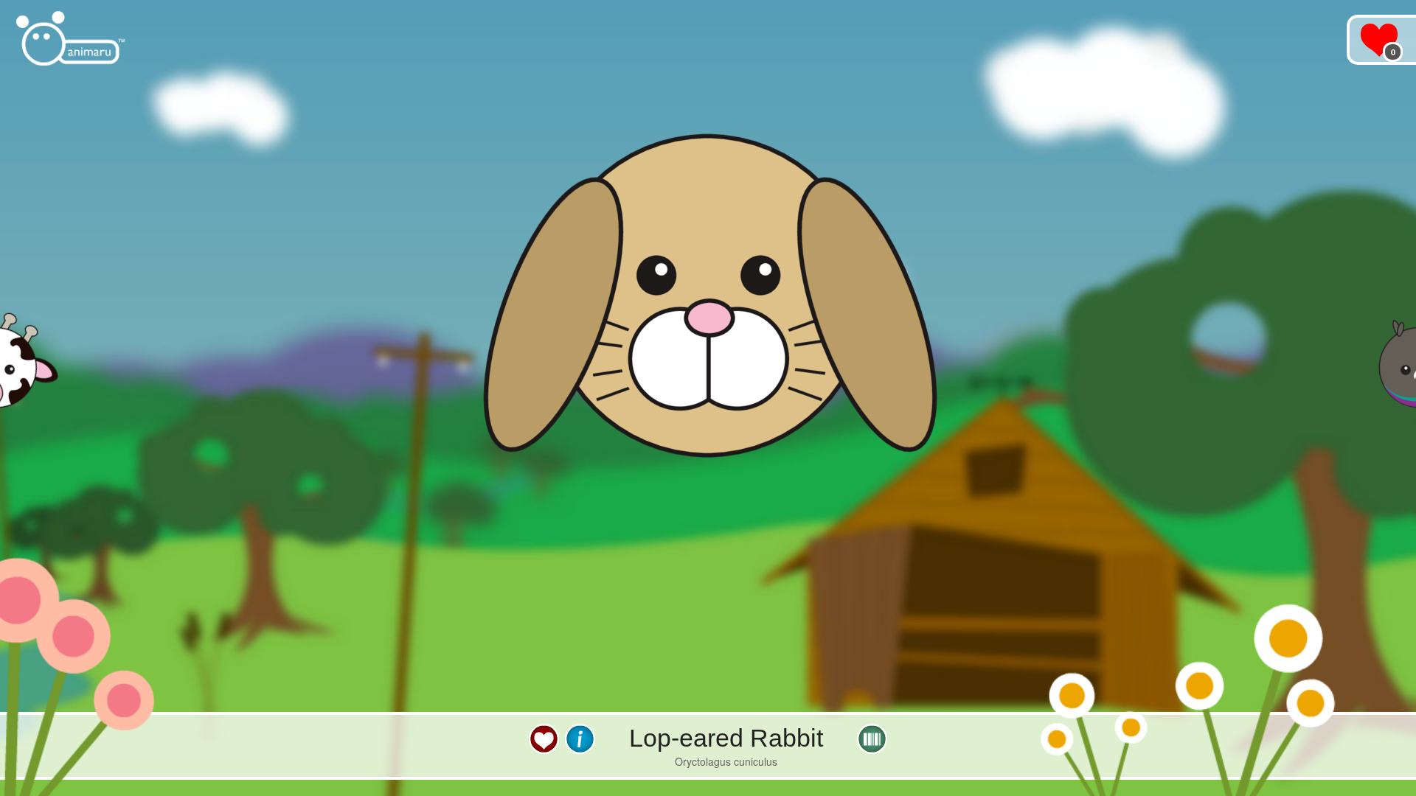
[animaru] (72, 38)
